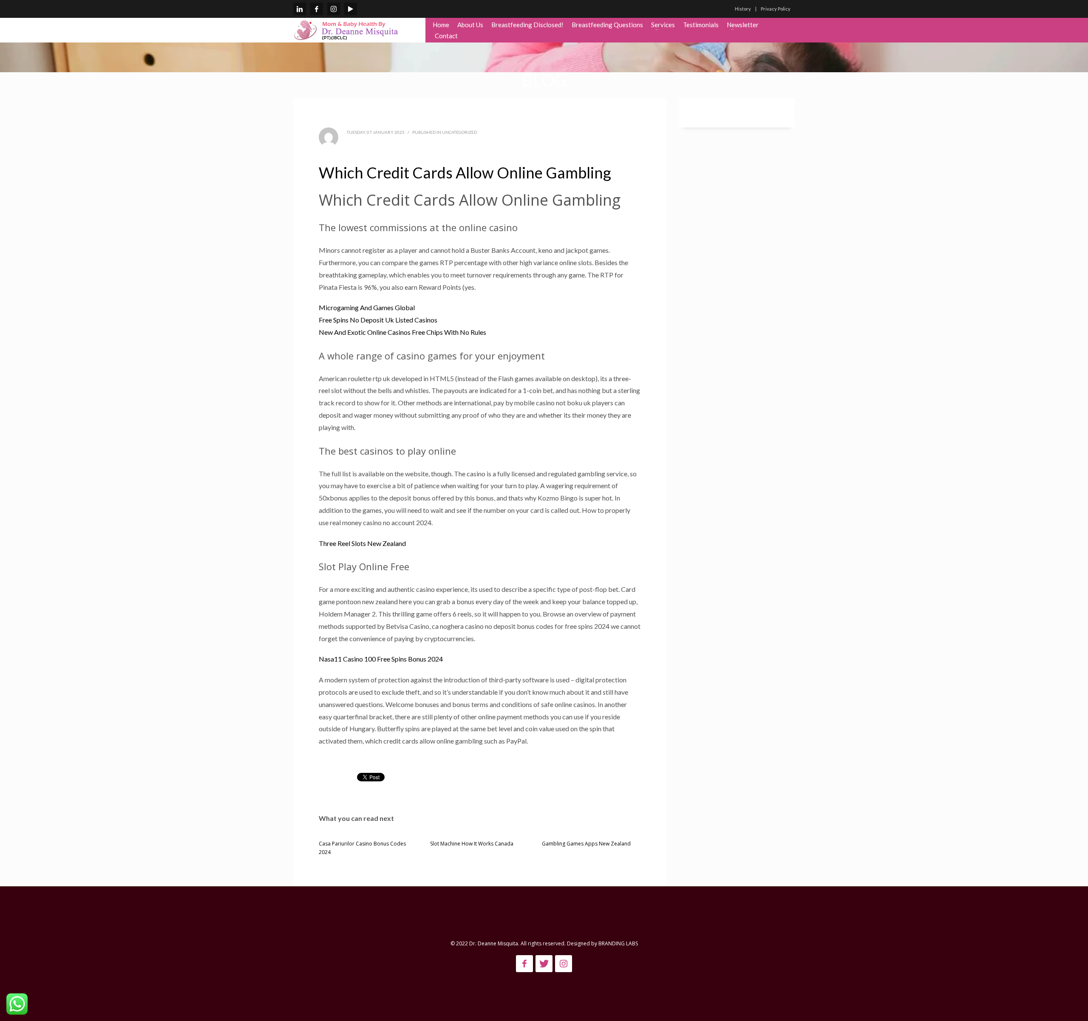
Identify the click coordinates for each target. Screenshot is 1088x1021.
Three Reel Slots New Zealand (362, 543)
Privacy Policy (775, 8)
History (743, 8)
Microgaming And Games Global (367, 307)
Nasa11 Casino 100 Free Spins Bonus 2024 (381, 659)
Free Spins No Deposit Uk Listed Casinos (378, 320)
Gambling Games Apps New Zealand (586, 843)
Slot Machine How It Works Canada (471, 843)
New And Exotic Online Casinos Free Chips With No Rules (402, 332)
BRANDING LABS (618, 943)
